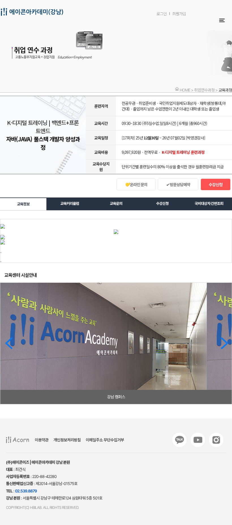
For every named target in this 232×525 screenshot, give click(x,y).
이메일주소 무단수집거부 (105, 439)
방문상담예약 (178, 184)
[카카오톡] (179, 440)
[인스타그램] (216, 440)
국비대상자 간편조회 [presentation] (209, 203)
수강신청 (215, 184)
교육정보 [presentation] (23, 204)
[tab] (23, 203)
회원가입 (179, 13)
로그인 (161, 13)
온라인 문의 (136, 184)
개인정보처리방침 (67, 439)
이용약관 (41, 439)
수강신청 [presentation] (162, 203)
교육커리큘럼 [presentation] (69, 203)
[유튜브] (197, 440)
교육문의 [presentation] (116, 203)
